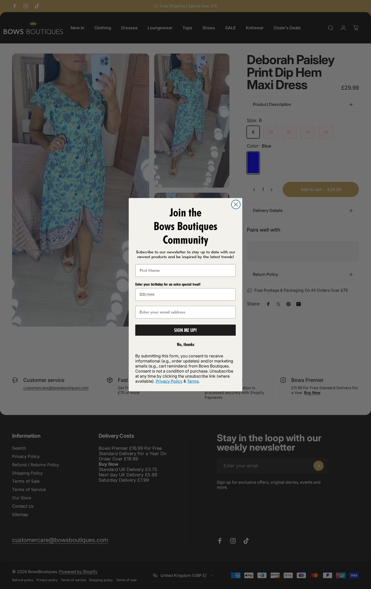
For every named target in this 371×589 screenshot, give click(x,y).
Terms (193, 381)
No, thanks (185, 344)
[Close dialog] (235, 204)
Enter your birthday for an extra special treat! (167, 284)
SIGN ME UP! (185, 330)
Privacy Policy (169, 381)
